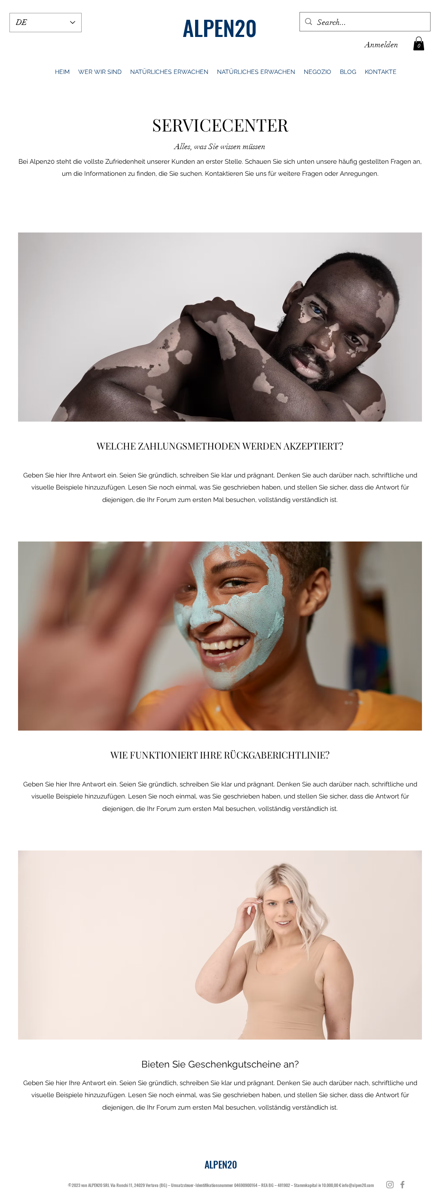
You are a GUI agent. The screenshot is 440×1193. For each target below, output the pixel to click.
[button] (419, 43)
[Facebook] (402, 1185)
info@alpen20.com (358, 1185)
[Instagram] (390, 1185)
